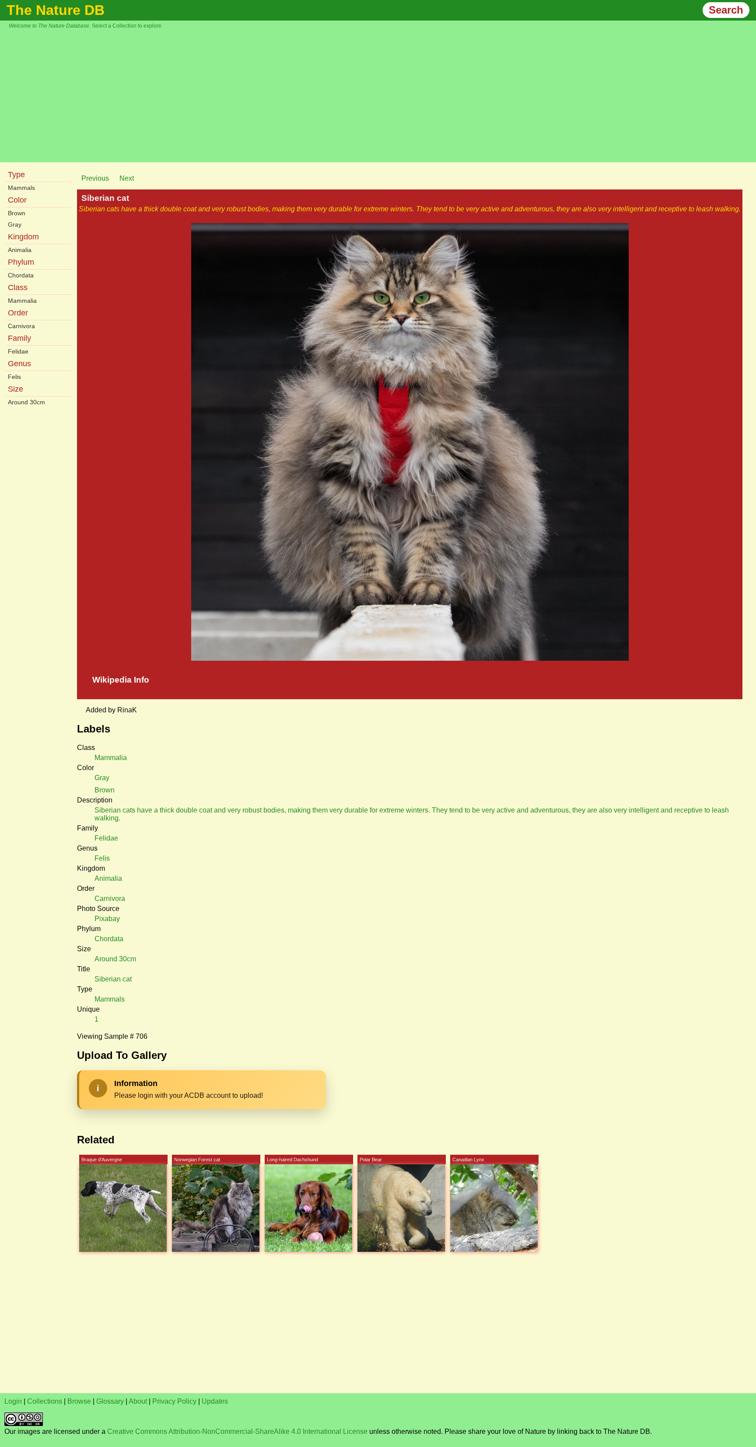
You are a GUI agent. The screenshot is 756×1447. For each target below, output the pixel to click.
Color (17, 200)
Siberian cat (113, 979)
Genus (19, 363)
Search (726, 10)
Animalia (20, 249)
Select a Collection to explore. (127, 26)
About (138, 1401)
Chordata (21, 275)
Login (13, 1401)
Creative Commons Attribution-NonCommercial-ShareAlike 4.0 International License (237, 1431)
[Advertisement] (382, 94)
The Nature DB (56, 10)
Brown (16, 213)
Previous (95, 178)
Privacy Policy (174, 1401)
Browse (79, 1401)
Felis (14, 376)
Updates (215, 1401)
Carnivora (21, 325)
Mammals (21, 187)
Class (18, 287)
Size (15, 389)
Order (18, 312)
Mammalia (22, 300)
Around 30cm (26, 402)
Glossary (110, 1401)
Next (126, 178)
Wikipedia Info (120, 679)
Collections (44, 1401)
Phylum (21, 262)
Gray (14, 224)
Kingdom (23, 236)
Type (16, 174)
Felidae (18, 351)
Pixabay (107, 918)
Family (19, 338)
